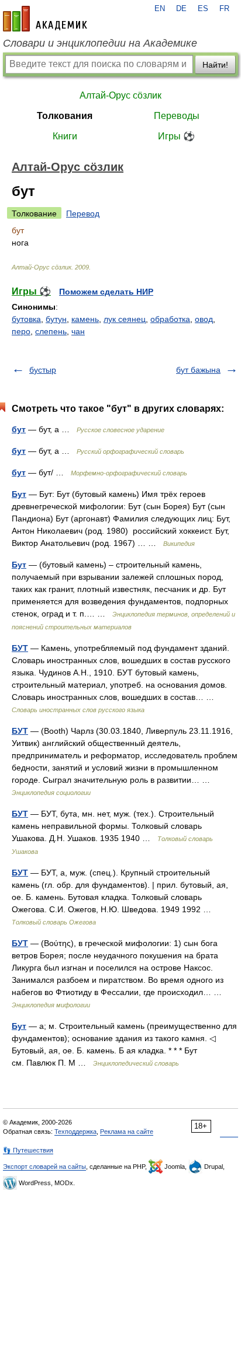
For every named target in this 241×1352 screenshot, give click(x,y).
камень (85, 319)
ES (203, 9)
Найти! (215, 64)
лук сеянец (125, 319)
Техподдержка (75, 1131)
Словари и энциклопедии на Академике (100, 43)
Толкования (64, 116)
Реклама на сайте (126, 1131)
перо (21, 331)
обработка (170, 319)
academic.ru (45, 18)
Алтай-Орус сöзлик (120, 95)
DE (181, 9)
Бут (19, 494)
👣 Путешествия (28, 1150)
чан (78, 331)
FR (224, 9)
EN (159, 9)
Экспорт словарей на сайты (44, 1166)
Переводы (176, 116)
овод (204, 319)
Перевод (82, 213)
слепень (51, 331)
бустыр (42, 369)
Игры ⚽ (176, 136)
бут (19, 429)
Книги (65, 136)
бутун (56, 319)
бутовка (26, 319)
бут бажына (198, 369)
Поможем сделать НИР (106, 291)
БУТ (20, 648)
